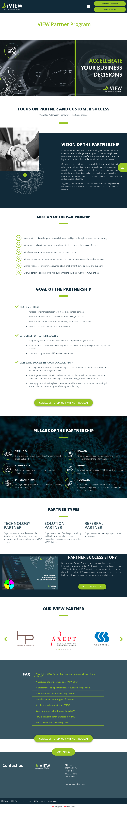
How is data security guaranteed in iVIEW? (55, 716)
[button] (89, 6)
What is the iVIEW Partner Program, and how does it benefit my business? (64, 675)
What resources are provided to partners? (55, 693)
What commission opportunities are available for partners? (63, 687)
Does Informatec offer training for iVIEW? (55, 711)
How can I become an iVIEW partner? (53, 722)
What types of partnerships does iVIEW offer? (57, 682)
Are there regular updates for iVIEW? (53, 705)
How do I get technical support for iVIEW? (55, 699)
